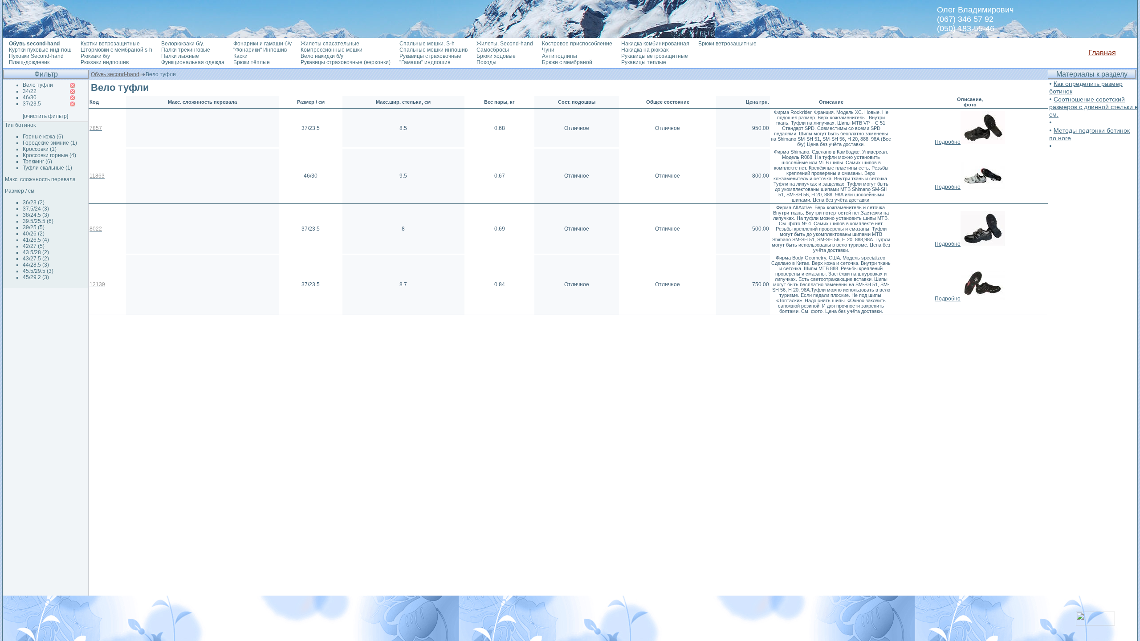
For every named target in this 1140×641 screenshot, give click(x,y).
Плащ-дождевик (29, 62)
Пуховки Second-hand (36, 56)
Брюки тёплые (251, 62)
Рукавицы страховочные (430, 56)
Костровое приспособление (577, 44)
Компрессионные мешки (331, 50)
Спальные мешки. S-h (427, 44)
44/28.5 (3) (36, 265)
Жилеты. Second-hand (504, 44)
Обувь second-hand (115, 74)
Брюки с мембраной (567, 62)
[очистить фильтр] (45, 116)
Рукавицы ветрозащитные (654, 56)
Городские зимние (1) (50, 143)
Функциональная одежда (192, 62)
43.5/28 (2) (36, 252)
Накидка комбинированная (655, 44)
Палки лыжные (180, 56)
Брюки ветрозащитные (727, 44)
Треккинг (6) (37, 161)
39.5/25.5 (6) (38, 221)
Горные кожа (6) (43, 137)
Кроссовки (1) (40, 149)
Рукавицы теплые (643, 62)
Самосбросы (492, 50)
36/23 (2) (34, 202)
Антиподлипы (559, 56)
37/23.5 (32, 104)
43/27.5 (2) (36, 259)
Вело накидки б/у (322, 56)
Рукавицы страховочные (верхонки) (346, 62)
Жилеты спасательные (330, 44)
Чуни (548, 50)
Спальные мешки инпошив (433, 50)
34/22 (30, 91)
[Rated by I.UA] (1095, 623)
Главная (1102, 53)
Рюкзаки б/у (95, 56)
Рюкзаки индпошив (105, 62)
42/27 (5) (34, 246)
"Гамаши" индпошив (424, 62)
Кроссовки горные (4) (49, 155)
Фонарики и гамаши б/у (262, 44)
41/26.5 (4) (36, 240)
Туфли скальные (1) (47, 168)
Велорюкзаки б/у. (182, 44)
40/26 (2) (34, 234)
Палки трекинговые (185, 50)
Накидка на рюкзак (644, 50)
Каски (240, 56)
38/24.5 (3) (36, 215)
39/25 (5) (34, 227)
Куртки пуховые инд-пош (40, 50)
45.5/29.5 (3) (38, 271)
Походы (486, 62)
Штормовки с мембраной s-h (116, 50)
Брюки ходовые (496, 56)
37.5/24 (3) (36, 209)
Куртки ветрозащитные (110, 44)
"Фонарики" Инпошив (260, 50)
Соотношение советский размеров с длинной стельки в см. (1093, 107)
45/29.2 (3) (36, 277)
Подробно (948, 142)
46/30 (30, 97)
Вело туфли (38, 85)
